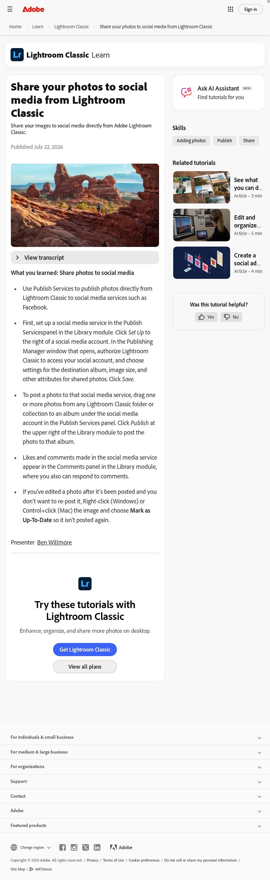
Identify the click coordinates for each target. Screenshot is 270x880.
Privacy (92, 860)
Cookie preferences (144, 860)
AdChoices (43, 869)
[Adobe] (33, 9)
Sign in (250, 9)
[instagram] (74, 847)
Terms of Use (113, 860)
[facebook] (62, 847)
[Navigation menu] (10, 9)
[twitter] (85, 847)
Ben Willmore (54, 542)
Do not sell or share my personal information (200, 860)
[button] (230, 9)
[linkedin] (97, 847)
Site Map (18, 869)
